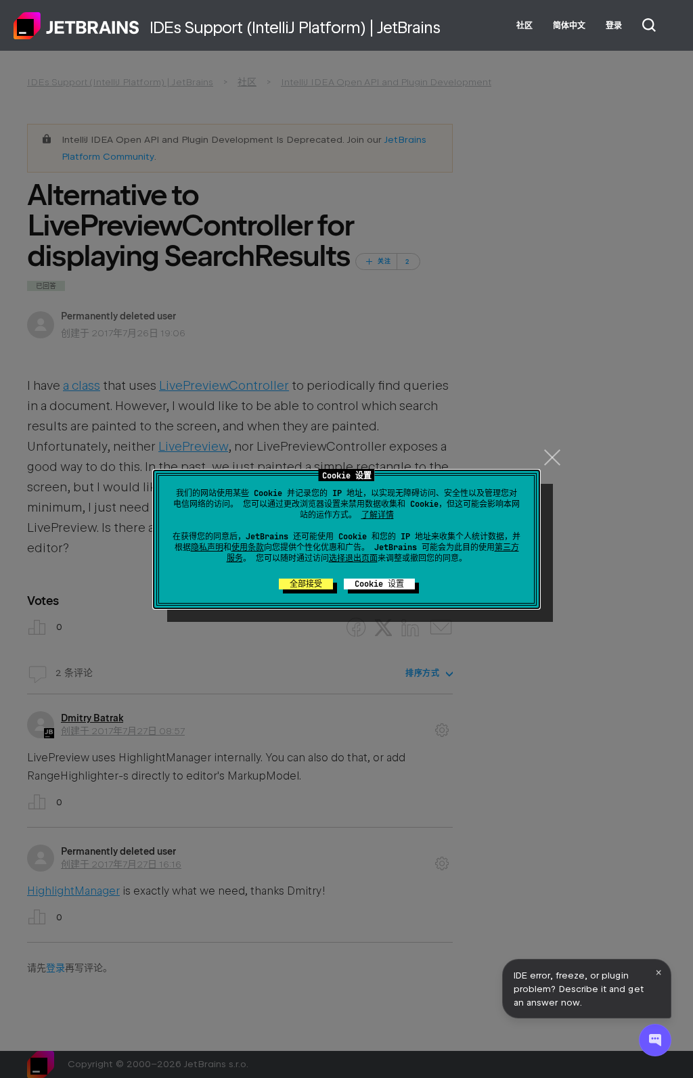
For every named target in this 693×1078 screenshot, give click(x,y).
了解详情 (377, 515)
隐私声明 (207, 547)
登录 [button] (614, 25)
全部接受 (306, 584)
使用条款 (247, 547)
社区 (524, 25)
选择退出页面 (353, 558)
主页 (76, 25)
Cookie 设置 (379, 584)
